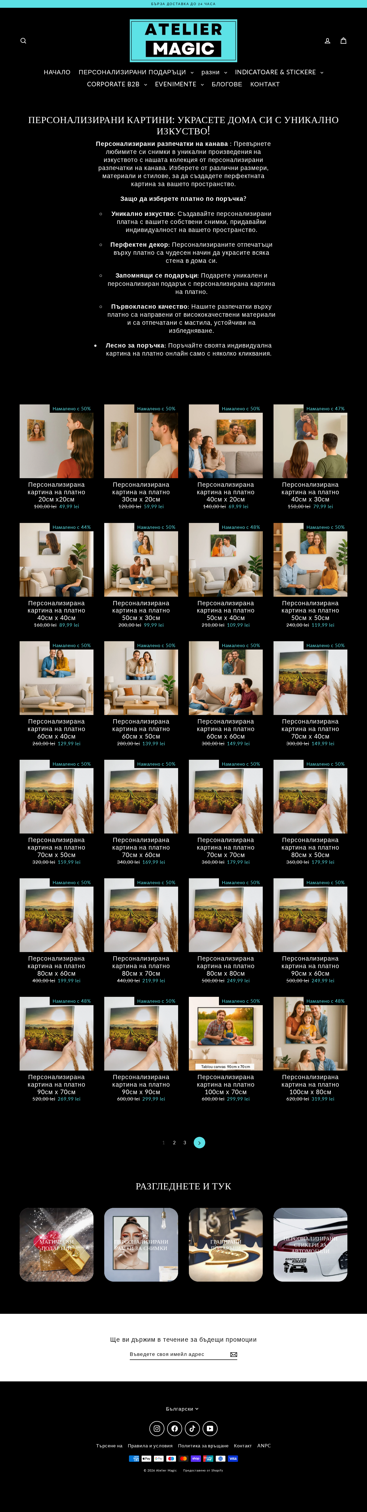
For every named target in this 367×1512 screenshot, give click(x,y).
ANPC (264, 1445)
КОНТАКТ (265, 84)
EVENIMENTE (176, 84)
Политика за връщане (203, 1445)
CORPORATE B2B (114, 84)
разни (212, 72)
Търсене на (109, 1445)
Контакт (243, 1445)
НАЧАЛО (57, 72)
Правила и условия (150, 1445)
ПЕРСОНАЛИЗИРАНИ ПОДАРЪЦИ (133, 72)
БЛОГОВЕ (227, 84)
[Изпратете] (233, 1354)
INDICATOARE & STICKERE (276, 72)
